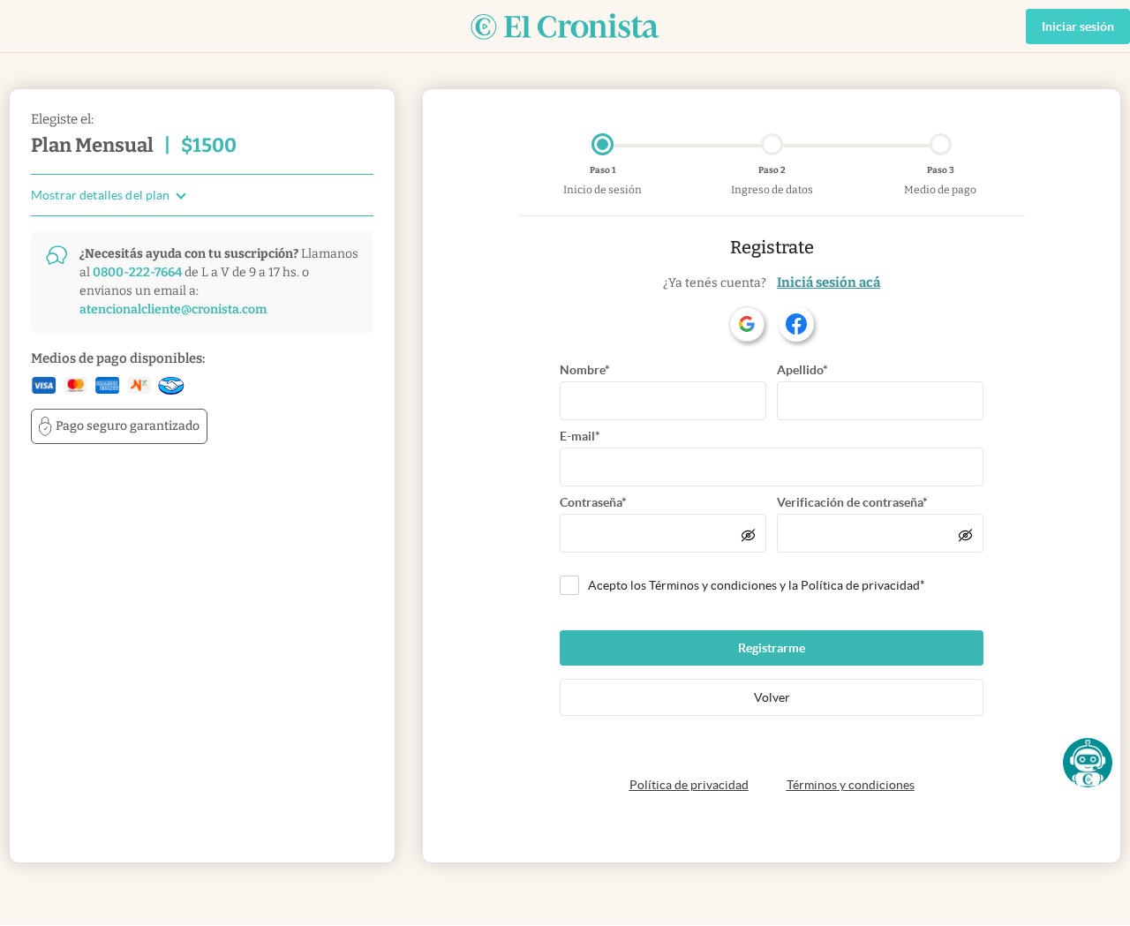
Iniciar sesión (1078, 26)
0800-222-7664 (137, 272)
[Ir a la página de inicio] (565, 26)
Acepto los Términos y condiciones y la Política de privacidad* (756, 585)
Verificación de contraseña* (852, 502)
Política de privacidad (689, 785)
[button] (1087, 762)
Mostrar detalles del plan (100, 195)
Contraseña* (593, 502)
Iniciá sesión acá (828, 282)
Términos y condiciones (851, 785)
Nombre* (585, 370)
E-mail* (580, 436)
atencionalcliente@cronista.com (173, 309)
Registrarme (771, 648)
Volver (772, 697)
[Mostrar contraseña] (748, 535)
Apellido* (802, 370)
